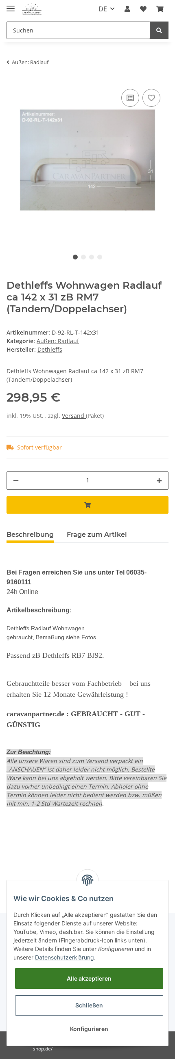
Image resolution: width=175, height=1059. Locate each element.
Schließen (89, 1005)
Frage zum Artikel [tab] (97, 534)
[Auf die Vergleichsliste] (130, 98)
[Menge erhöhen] (159, 480)
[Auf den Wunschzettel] (151, 98)
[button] (127, 9)
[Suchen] (159, 30)
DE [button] (102, 8)
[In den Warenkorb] (87, 505)
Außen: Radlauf (58, 341)
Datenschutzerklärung (64, 957)
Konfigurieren (89, 1028)
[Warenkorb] (159, 9)
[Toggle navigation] (11, 5)
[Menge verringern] (16, 480)
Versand (74, 415)
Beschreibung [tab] (30, 534)
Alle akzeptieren (89, 978)
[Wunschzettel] (143, 9)
